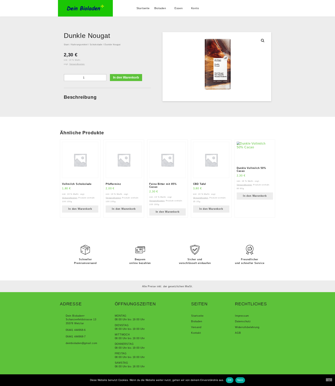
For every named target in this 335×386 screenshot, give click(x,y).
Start (66, 44)
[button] (262, 40)
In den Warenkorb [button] (80, 208)
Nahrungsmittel (79, 44)
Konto (195, 8)
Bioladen (160, 8)
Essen (178, 8)
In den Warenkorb (126, 77)
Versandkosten (77, 64)
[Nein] (329, 379)
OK (229, 380)
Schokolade (96, 44)
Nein (240, 380)
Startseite (143, 8)
